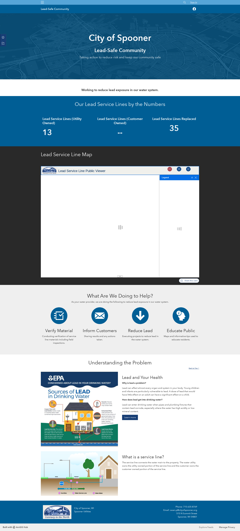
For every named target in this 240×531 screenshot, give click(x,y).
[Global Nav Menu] (42, 2)
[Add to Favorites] (3, 37)
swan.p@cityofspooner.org (183, 510)
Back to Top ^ (194, 368)
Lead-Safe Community (55, 9)
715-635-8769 (190, 506)
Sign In (193, 2)
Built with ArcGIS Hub (15, 527)
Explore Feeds (206, 527)
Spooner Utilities (82, 511)
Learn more (130, 417)
